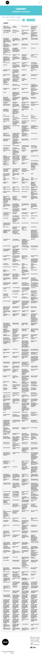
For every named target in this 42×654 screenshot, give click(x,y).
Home (3, 17)
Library (8, 17)
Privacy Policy (12, 652)
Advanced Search (30, 20)
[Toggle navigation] (39, 3)
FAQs (3, 651)
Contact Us (7, 652)
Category (18, 17)
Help (10, 651)
